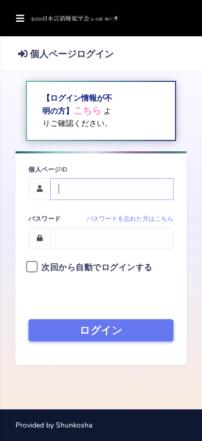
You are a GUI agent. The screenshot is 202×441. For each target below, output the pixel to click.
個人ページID (48, 169)
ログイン (101, 330)
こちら (88, 110)
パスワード (44, 219)
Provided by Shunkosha (54, 425)
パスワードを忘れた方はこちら (130, 219)
